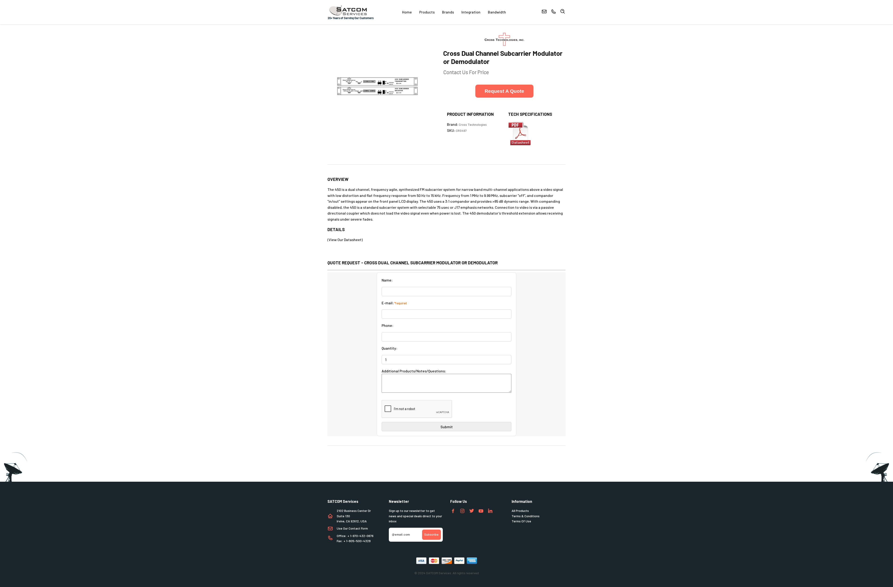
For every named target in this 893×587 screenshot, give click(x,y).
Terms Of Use (521, 521)
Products (427, 12)
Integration (470, 12)
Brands (448, 12)
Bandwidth (497, 12)
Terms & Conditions (526, 516)
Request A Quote (504, 91)
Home (407, 12)
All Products (520, 511)
